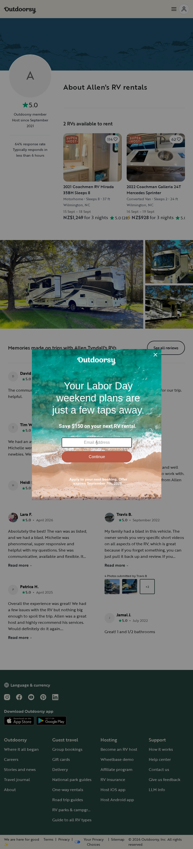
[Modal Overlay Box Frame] (96, 424)
